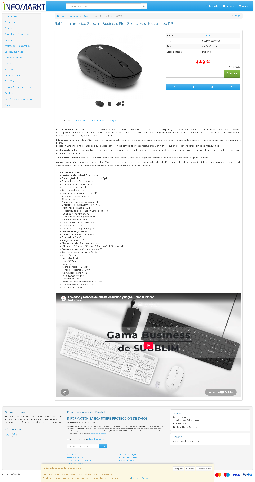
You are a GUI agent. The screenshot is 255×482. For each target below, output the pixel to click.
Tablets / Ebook (12, 75)
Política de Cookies (140, 478)
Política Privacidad (75, 457)
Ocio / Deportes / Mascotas (18, 99)
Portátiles (9, 28)
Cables (8, 63)
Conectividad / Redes (15, 52)
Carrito (245, 6)
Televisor (9, 40)
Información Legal (127, 454)
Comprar (232, 73)
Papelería (9, 93)
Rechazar (190, 469)
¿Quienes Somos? (75, 464)
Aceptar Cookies (204, 469)
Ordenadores (11, 16)
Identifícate (212, 6)
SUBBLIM (206, 35)
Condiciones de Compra (79, 460)
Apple (7, 105)
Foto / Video (11, 81)
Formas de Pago (126, 460)
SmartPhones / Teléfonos (17, 34)
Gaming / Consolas (14, 58)
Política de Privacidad (98, 433)
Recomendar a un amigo (104, 120)
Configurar (178, 469)
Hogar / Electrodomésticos (18, 87)
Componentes (11, 22)
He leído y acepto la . (87, 439)
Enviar (102, 446)
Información (81, 120)
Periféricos (10, 69)
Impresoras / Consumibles (17, 46)
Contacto (229, 6)
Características (64, 120)
